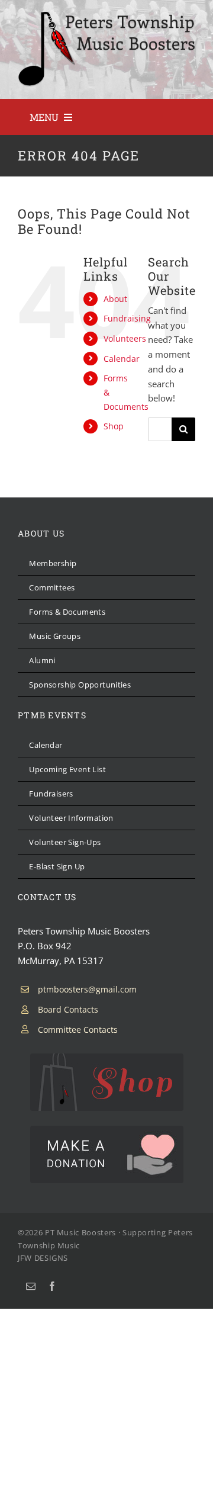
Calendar (122, 358)
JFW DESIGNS (43, 1257)
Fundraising (127, 318)
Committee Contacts (78, 1029)
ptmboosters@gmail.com (87, 989)
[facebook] (52, 1286)
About (115, 298)
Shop (114, 426)
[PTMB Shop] (106, 1058)
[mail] (31, 1286)
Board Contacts (68, 1009)
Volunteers (125, 338)
